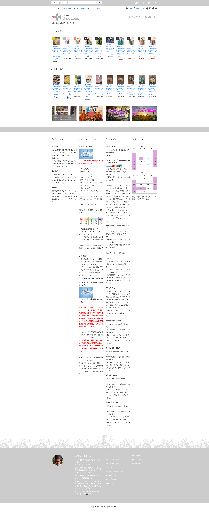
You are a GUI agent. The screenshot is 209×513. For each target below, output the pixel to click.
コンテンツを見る (95, 8)
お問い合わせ (140, 8)
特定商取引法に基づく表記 (115, 471)
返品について (110, 467)
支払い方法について (112, 460)
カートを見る (136, 460)
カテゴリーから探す (65, 8)
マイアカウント (137, 456)
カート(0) (153, 3)
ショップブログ (111, 479)
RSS (107, 483)
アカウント (141, 3)
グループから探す (80, 8)
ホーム (54, 8)
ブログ (130, 8)
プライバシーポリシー (113, 475)
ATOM (112, 483)
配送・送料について (112, 463)
